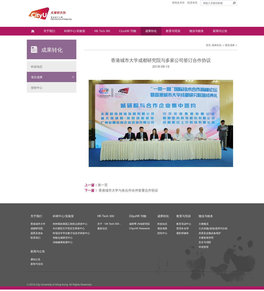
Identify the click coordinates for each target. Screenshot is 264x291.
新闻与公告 (220, 31)
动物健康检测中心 (63, 242)
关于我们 (49, 31)
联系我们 (35, 237)
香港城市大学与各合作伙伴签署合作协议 (128, 190)
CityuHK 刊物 (127, 31)
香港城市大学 (38, 223)
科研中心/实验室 (74, 31)
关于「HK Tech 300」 (109, 223)
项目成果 (36, 77)
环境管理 (204, 246)
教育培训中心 (183, 223)
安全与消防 (205, 242)
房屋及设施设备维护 (210, 233)
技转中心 (36, 87)
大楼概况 (204, 223)
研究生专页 (178, 2)
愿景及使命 (37, 233)
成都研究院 (37, 228)
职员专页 (192, 2)
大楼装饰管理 (206, 237)
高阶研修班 (182, 233)
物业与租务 (196, 31)
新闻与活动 (37, 263)
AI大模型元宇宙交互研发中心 (69, 228)
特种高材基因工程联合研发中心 (70, 223)
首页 (208, 45)
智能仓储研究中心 (63, 237)
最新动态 (102, 228)
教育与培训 (173, 31)
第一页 (103, 184)
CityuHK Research (139, 228)
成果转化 (151, 31)
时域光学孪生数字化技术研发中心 (71, 233)
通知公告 (35, 259)
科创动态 (36, 66)
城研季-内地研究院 (139, 223)
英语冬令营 (182, 228)
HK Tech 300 (102, 31)
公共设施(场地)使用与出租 (213, 228)
